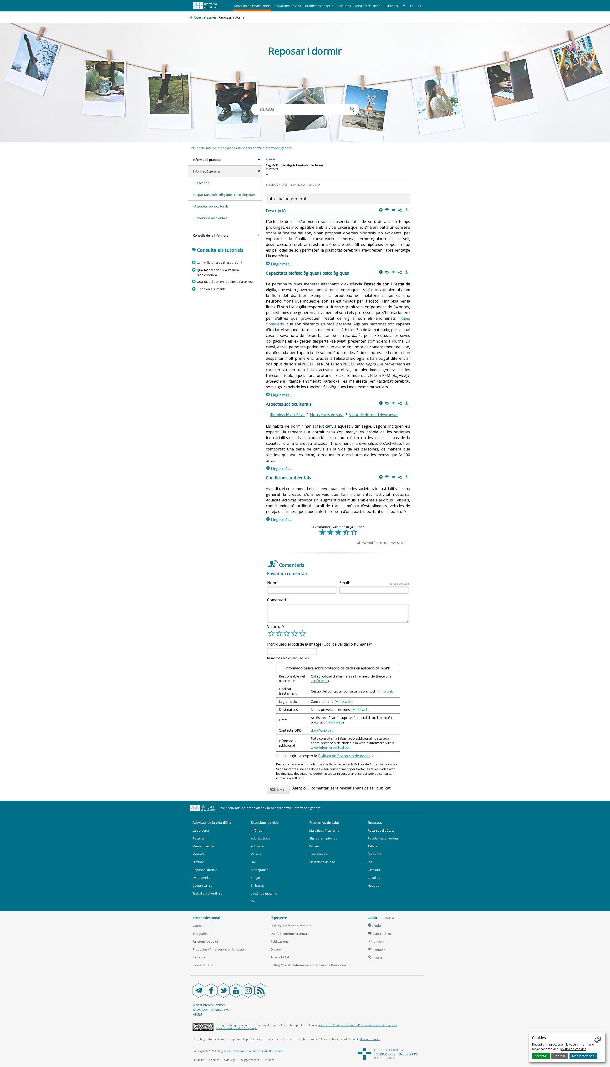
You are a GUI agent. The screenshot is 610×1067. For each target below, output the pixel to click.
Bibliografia (298, 184)
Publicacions (279, 941)
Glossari (374, 870)
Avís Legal (230, 1060)
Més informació (583, 1056)
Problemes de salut (319, 6)
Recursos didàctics (381, 830)
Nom (271, 582)
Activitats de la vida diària (252, 6)
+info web (320, 680)
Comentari (276, 599)
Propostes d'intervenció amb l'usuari (219, 949)
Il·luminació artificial (287, 414)
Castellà (388, 917)
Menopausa (260, 870)
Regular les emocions (383, 838)
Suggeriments (250, 1060)
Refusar (559, 1056)
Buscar (375, 958)
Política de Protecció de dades (344, 756)
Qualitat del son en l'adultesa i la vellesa (225, 281)
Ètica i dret (375, 854)
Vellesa (256, 854)
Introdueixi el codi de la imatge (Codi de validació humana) (318, 644)
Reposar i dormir (250, 148)
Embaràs (257, 885)
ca (411, 6)
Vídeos (198, 926)
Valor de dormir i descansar (373, 414)
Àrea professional (368, 6)
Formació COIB (203, 965)
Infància (257, 830)
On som (276, 949)
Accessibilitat (279, 957)
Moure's (198, 854)
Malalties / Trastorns (324, 830)
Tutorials (391, 6)
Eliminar (198, 862)
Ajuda (374, 925)
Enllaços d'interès (276, 184)
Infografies (200, 933)
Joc (370, 862)
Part (254, 901)
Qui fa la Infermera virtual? (289, 933)
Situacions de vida (288, 6)
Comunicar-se (203, 885)
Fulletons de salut (205, 941)
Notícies (373, 885)
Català (372, 917)
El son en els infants (211, 289)
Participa (199, 957)
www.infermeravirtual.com (331, 747)
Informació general (278, 148)
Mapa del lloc (379, 933)
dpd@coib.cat (322, 730)
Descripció (201, 183)
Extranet (269, 1060)
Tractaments (318, 854)
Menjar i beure (203, 846)
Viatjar (255, 877)
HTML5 (197, 1014)
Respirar (199, 838)
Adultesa (257, 846)
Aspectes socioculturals (211, 206)
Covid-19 (374, 877)
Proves (314, 846)
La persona (201, 830)
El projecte (278, 917)
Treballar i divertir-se (208, 893)
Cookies (214, 1060)
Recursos (344, 6)
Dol (253, 862)
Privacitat (198, 1060)
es (419, 6)
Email (374, 582)
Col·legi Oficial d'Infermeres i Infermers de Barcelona (308, 965)
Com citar (314, 184)
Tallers (372, 846)
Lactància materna (264, 893)
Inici (193, 148)
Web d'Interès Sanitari (209, 1005)
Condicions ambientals (210, 218)
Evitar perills (201, 877)
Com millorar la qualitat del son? (219, 262)
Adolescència (260, 838)
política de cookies (573, 1049)
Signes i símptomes (323, 838)
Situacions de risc (322, 862)
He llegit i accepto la (327, 756)
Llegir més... (279, 264)
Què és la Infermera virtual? (290, 926)
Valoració (275, 626)
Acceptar (541, 1056)
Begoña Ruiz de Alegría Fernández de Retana (294, 165)
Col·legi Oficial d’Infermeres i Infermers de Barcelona (248, 1051)
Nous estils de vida (326, 414)
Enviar (278, 788)
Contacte (376, 950)
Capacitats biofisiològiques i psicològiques (225, 194)
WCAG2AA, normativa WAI (211, 1009)
